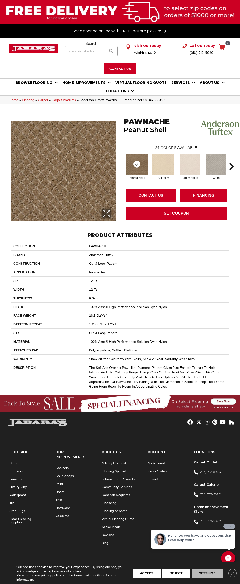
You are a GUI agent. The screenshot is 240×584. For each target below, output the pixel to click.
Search (91, 43)
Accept (146, 573)
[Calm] (216, 164)
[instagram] (205, 422)
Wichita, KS (143, 52)
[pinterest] (214, 422)
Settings (207, 573)
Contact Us (151, 195)
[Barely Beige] (189, 164)
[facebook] (189, 422)
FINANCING (203, 195)
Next (231, 159)
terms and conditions (89, 575)
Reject (176, 573)
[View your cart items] (222, 47)
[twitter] (197, 422)
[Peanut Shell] (136, 164)
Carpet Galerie (206, 484)
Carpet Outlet (205, 462)
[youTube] (222, 422)
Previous (121, 159)
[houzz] (230, 422)
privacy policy (51, 575)
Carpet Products (64, 100)
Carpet (43, 100)
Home (13, 100)
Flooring (28, 100)
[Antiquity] (163, 164)
